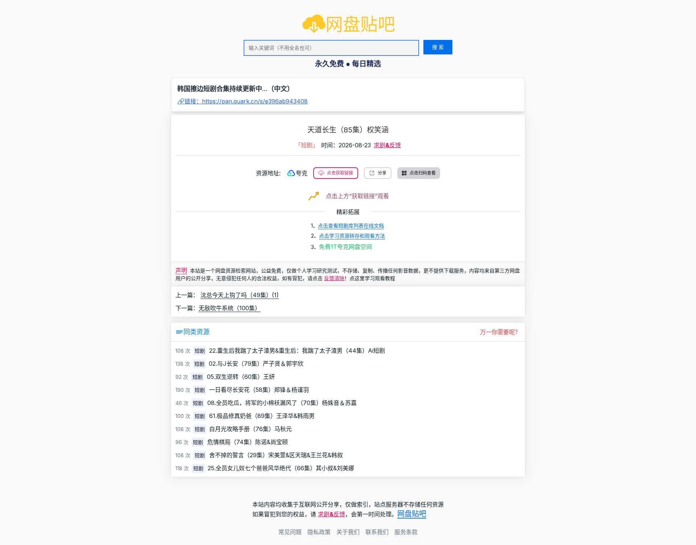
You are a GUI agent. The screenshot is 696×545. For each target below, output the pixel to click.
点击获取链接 (340, 173)
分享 (382, 173)
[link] (348, 24)
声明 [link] (181, 270)
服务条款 (406, 532)
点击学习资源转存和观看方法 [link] (352, 236)
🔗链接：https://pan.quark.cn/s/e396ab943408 (242, 101)
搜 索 (438, 47)
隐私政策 (319, 532)
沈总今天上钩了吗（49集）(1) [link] (239, 295)
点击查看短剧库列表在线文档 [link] (351, 225)
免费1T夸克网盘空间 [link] (345, 246)
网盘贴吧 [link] (411, 513)
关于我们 (348, 532)
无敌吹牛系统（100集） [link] (230, 308)
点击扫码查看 (423, 173)
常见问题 (290, 532)
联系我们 (377, 532)
